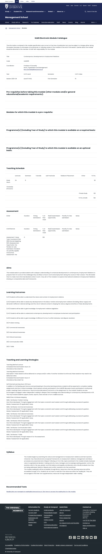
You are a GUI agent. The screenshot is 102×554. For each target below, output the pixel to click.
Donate (76, 5)
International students (51, 527)
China (21, 1)
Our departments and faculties (69, 523)
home (6, 28)
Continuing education (50, 525)
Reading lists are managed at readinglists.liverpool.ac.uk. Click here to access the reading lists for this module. (41, 492)
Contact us (86, 523)
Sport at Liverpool (65, 515)
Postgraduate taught (50, 513)
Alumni (85, 5)
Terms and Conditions (81, 545)
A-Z (81, 5)
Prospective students (35, 515)
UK (17, 1)
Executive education (47, 22)
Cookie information (37, 545)
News (67, 5)
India (27, 1)
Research (25, 22)
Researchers (32, 522)
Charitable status (10, 548)
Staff (89, 5)
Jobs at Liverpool (64, 510)
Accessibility (9, 545)
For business (35, 22)
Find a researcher (65, 518)
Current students (33, 510)
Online (33, 1)
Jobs (71, 5)
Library (61, 513)
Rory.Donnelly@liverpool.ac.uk (33, 69)
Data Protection (49, 545)
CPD (45, 522)
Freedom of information (21, 545)
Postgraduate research (48, 516)
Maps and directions (89, 526)
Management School (16, 17)
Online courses (48, 520)
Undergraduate (49, 510)
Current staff (32, 513)
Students (94, 5)
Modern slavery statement (64, 545)
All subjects (63, 526)
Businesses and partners (33, 519)
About (7, 22)
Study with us (16, 22)
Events (70, 22)
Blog (76, 22)
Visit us (85, 528)
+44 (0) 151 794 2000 (89, 520)
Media (30, 525)
